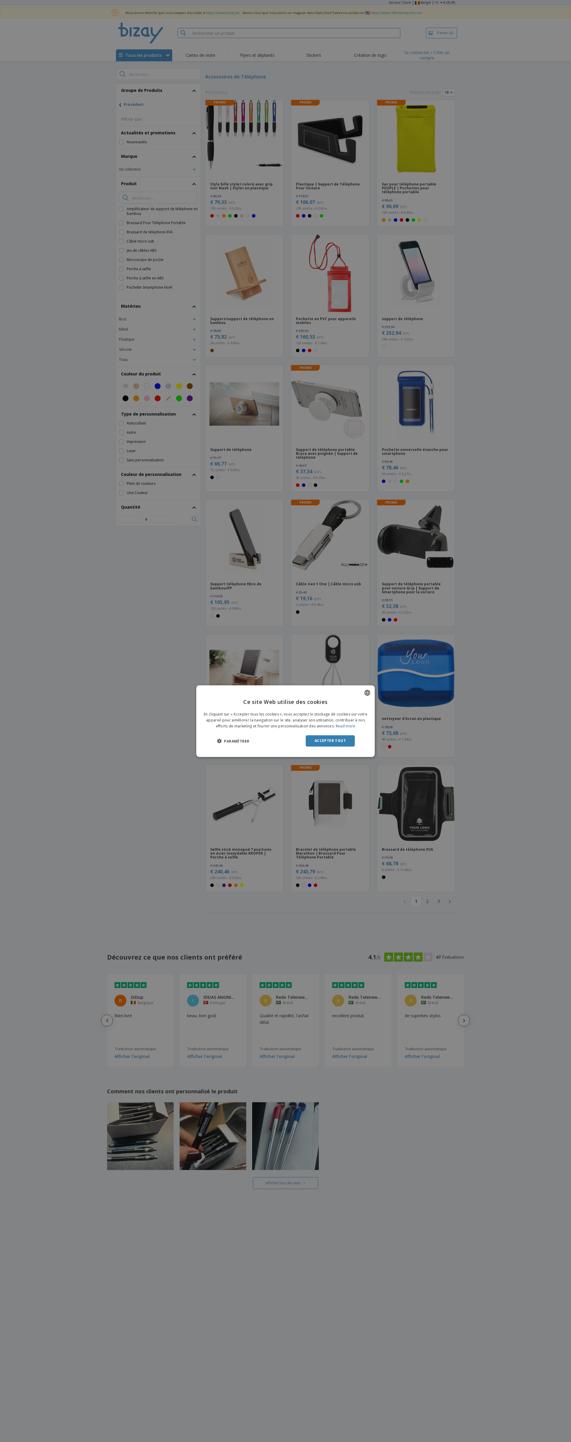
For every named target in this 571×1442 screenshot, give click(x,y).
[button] (233, 741)
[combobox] (367, 693)
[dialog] (285, 721)
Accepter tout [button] (330, 740)
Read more (345, 726)
